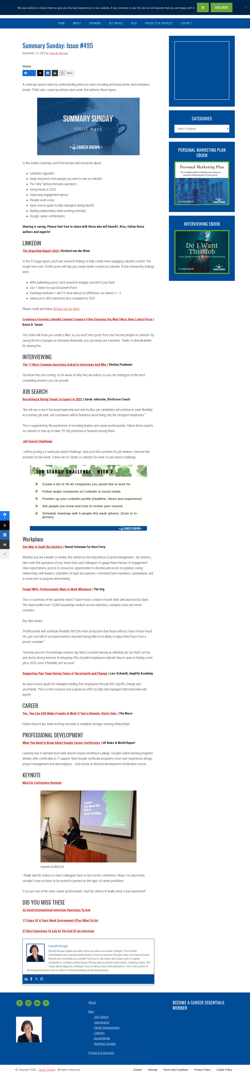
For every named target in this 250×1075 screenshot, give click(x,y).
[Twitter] (40, 73)
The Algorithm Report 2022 (41, 251)
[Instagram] (41, 979)
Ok (202, 7)
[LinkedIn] (47, 73)
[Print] (55, 73)
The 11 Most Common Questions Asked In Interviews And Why (64, 364)
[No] (245, 7)
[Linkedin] (26, 979)
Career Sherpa (46, 1070)
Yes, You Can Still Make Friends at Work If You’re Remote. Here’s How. (70, 713)
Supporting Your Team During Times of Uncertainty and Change (65, 673)
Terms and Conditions (175, 1069)
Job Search (101, 1017)
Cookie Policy (224, 1069)
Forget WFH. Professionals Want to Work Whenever (57, 589)
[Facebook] (31, 979)
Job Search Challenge (37, 441)
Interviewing (101, 1022)
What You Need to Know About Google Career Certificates (61, 743)
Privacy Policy (202, 1069)
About (92, 1002)
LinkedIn (99, 1033)
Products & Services (101, 1053)
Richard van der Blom (66, 309)
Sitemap (152, 1069)
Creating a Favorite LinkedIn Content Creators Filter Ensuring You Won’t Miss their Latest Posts (87, 319)
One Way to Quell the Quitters (42, 547)
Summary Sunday (105, 1044)
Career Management (107, 1028)
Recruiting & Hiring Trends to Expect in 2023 (52, 399)
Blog (91, 1011)
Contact (137, 1069)
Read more (221, 7)
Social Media (102, 1038)
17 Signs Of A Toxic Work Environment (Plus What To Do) (60, 920)
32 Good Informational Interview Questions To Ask (56, 910)
